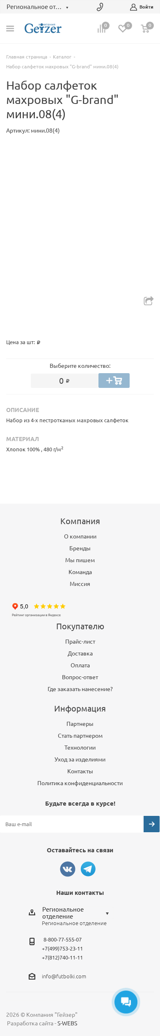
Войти (146, 7)
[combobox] (78, 913)
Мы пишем (80, 560)
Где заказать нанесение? (80, 689)
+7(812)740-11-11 (62, 957)
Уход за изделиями (80, 759)
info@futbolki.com (64, 976)
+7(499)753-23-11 (62, 948)
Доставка (80, 653)
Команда (80, 572)
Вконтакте (67, 869)
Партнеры (80, 724)
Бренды (80, 548)
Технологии (80, 747)
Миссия (80, 584)
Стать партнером (80, 735)
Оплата (80, 665)
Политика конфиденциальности (80, 783)
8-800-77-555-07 (62, 939)
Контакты (80, 771)
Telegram (88, 869)
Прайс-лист (80, 641)
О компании (80, 536)
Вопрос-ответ (80, 677)
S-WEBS (67, 1023)
